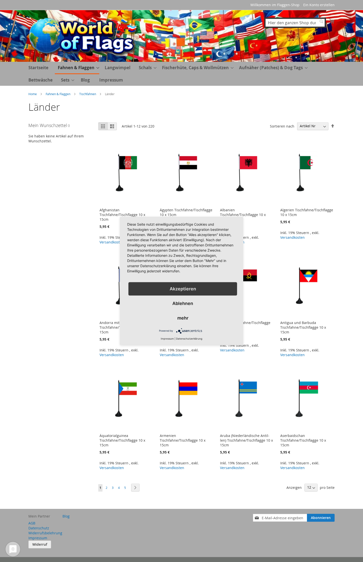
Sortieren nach (282, 126)
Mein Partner (39, 516)
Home (33, 94)
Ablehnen (182, 303)
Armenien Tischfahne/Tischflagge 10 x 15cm (182, 440)
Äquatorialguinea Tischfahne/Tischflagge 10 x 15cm (122, 440)
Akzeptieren (183, 288)
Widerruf (39, 544)
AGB (31, 523)
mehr (182, 318)
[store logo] (84, 36)
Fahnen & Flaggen (58, 94)
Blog (85, 80)
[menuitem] (77, 68)
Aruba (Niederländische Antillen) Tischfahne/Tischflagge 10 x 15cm (246, 440)
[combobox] (295, 23)
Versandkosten (112, 242)
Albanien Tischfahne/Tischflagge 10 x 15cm (243, 215)
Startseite (38, 67)
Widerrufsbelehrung (45, 533)
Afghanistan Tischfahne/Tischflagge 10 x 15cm (122, 215)
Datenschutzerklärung (189, 338)
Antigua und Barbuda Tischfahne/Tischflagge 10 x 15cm (303, 327)
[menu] (181, 74)
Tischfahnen (88, 94)
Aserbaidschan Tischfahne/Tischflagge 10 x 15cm (303, 440)
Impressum (111, 80)
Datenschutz (38, 528)
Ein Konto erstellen (319, 4)
